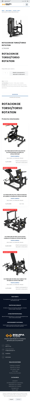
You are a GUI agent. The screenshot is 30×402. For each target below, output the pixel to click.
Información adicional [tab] (15, 97)
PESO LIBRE (15, 390)
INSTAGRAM (8, 357)
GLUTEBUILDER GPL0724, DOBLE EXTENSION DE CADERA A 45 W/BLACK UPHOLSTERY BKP (15, 195)
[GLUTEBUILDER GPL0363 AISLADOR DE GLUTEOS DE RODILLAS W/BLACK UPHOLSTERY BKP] (15, 135)
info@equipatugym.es (10, 350)
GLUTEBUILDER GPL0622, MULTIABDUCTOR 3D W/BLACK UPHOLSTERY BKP (15, 279)
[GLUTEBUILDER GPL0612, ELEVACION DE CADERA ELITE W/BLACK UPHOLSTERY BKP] (15, 221)
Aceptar (11, 399)
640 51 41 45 (8, 346)
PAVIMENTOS (15, 388)
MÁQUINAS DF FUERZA (15, 386)
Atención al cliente (15, 367)
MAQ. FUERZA (20, 83)
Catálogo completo (15, 365)
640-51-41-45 (7, 1)
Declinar (18, 399)
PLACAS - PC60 (12, 83)
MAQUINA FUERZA (12, 84)
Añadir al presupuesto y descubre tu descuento (19, 73)
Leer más (21, 203)
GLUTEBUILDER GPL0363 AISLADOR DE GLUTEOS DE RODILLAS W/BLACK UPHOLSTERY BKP (15, 152)
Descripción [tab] (15, 94)
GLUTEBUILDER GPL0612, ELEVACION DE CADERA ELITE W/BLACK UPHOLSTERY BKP (15, 237)
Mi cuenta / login (15, 369)
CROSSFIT (15, 381)
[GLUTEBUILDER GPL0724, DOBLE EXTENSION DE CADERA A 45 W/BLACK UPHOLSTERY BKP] (15, 179)
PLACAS (4, 86)
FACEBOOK (7, 353)
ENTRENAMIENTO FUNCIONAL (15, 382)
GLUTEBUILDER (16, 158)
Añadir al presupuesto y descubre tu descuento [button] (22, 161)
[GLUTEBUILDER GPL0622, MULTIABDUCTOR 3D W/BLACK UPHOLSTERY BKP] (15, 263)
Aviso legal (15, 371)
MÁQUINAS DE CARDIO (15, 384)
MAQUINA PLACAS (21, 84)
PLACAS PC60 (9, 86)
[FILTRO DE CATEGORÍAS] (26, 4)
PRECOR (21, 158)
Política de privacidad (15, 373)
